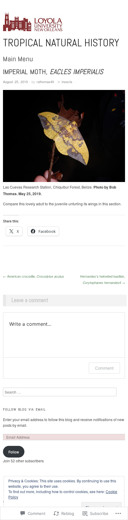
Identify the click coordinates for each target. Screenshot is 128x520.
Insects (67, 81)
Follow (13, 451)
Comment (104, 368)
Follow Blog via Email (24, 409)
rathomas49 (45, 81)
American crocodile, (33, 276)
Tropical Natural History (61, 43)
